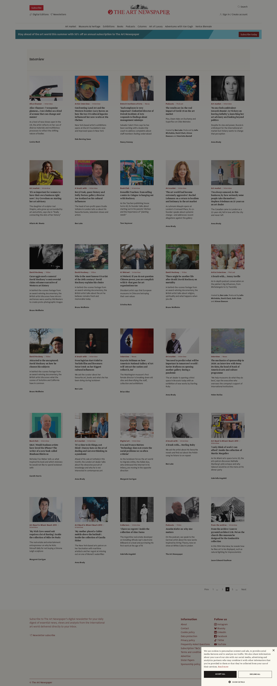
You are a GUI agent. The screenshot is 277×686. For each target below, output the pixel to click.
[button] (238, 682)
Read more (223, 666)
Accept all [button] (220, 674)
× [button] (273, 650)
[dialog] (239, 666)
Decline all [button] (255, 674)
